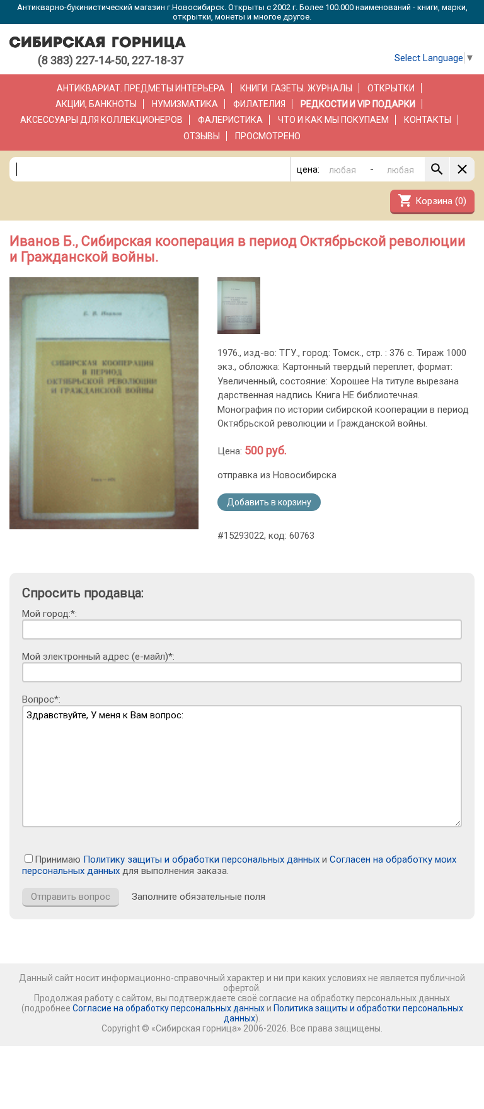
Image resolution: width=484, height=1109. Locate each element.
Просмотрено (268, 136)
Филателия (259, 104)
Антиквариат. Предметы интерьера (141, 88)
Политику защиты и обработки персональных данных (201, 859)
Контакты (427, 120)
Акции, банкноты (96, 104)
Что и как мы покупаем (333, 120)
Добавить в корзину (269, 502)
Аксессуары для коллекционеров (101, 120)
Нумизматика (185, 104)
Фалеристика (230, 120)
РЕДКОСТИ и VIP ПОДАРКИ (358, 104)
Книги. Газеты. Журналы (296, 88)
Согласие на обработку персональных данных (168, 1008)
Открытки (391, 88)
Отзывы (201, 136)
